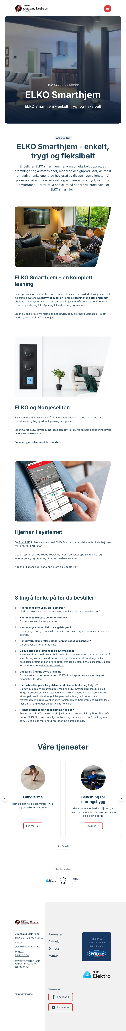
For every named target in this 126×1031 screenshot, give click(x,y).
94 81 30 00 (22, 955)
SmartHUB (24, 542)
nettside (79, 720)
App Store (53, 566)
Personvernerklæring (24, 994)
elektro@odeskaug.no (27, 946)
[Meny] (107, 8)
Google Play (71, 566)
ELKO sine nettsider (52, 665)
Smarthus (52, 84)
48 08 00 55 (22, 967)
